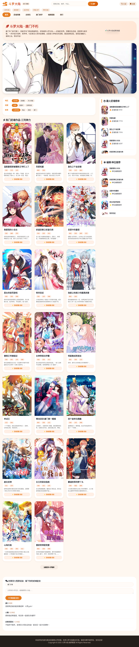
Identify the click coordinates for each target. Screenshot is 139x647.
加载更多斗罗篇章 (49, 567)
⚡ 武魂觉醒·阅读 (17, 179)
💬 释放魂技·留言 (13, 598)
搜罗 (93, 4)
